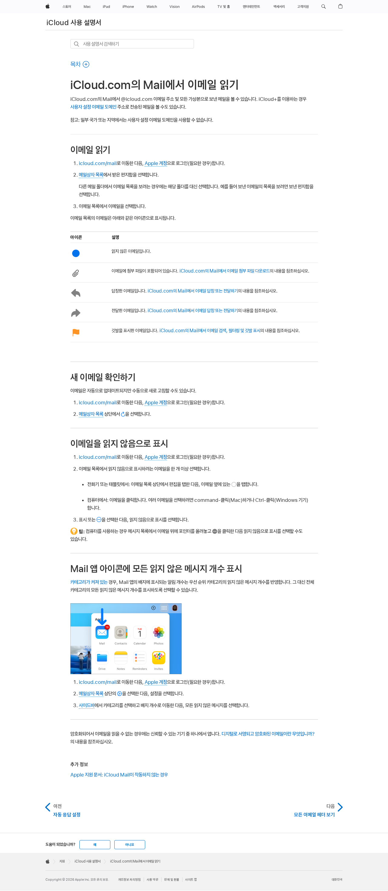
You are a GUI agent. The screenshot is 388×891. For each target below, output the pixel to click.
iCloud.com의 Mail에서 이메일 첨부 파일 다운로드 (224, 271)
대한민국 (337, 879)
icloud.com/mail (98, 163)
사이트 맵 (191, 879)
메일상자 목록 (91, 175)
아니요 (129, 845)
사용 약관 (152, 879)
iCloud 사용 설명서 (74, 22)
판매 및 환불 (171, 879)
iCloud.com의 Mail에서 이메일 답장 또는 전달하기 (193, 291)
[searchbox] (132, 43)
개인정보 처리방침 (129, 879)
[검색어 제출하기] (77, 44)
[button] (323, 6)
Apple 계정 (156, 163)
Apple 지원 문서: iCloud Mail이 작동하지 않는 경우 (119, 775)
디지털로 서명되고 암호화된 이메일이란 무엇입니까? (268, 734)
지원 (62, 861)
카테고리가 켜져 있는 (89, 582)
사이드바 (87, 705)
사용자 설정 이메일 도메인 (93, 107)
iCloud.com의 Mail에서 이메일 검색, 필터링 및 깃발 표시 (209, 330)
